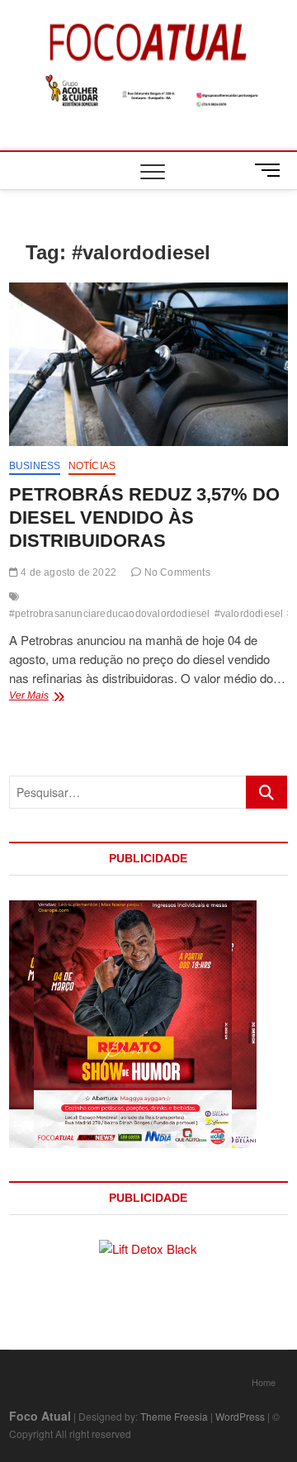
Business (35, 466)
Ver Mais (70, 697)
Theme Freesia (174, 1416)
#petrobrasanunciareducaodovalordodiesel (109, 613)
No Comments (175, 572)
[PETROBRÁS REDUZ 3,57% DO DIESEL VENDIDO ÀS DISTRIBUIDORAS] (148, 364)
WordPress (240, 1416)
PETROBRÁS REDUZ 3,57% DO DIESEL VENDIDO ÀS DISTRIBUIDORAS (144, 517)
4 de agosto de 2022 (67, 572)
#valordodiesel (249, 613)
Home (264, 1381)
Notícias (92, 466)
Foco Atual (40, 1415)
